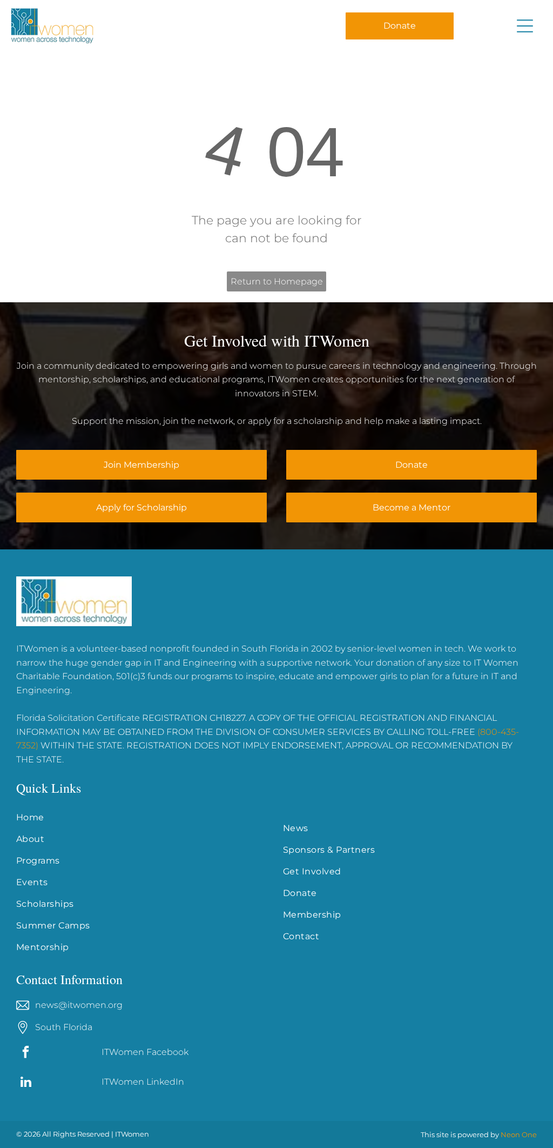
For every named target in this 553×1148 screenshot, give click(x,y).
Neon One (519, 1134)
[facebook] (25, 1053)
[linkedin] (25, 1083)
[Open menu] (525, 26)
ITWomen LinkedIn (143, 1082)
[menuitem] (143, 817)
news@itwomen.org (79, 1005)
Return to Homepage (277, 281)
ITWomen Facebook (145, 1052)
